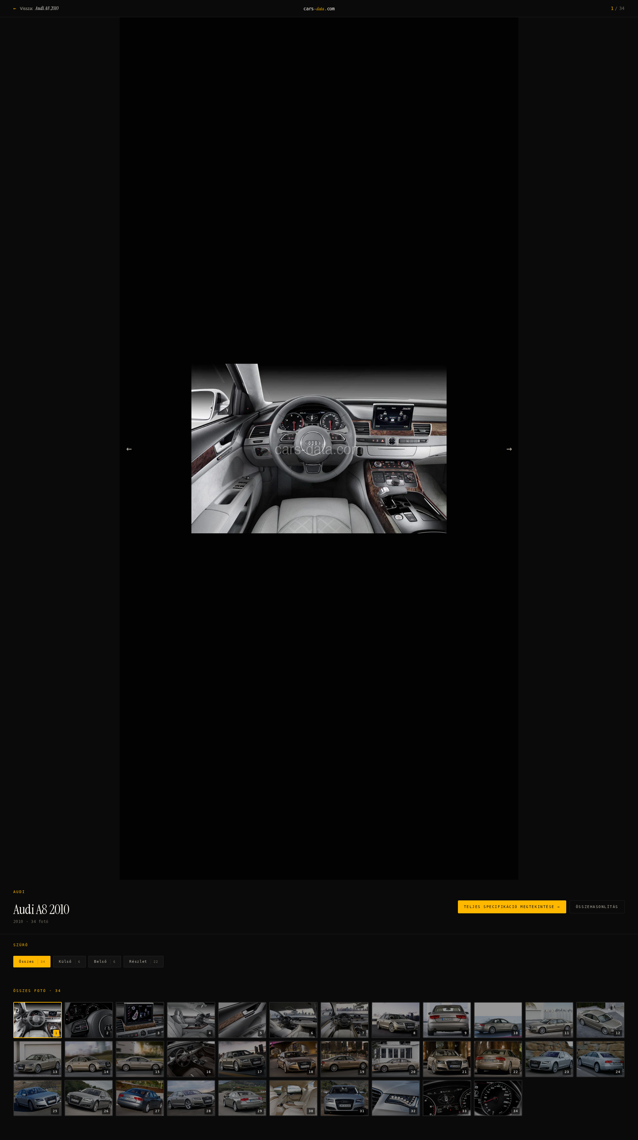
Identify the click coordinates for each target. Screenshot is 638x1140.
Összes (32, 961)
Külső (69, 961)
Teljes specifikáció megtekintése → (512, 907)
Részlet (143, 961)
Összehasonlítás (597, 907)
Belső (104, 961)
